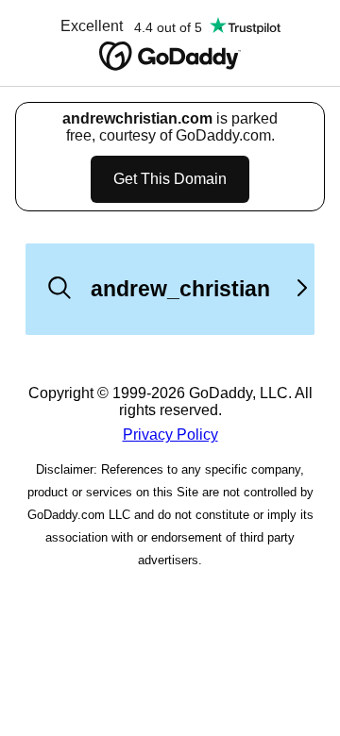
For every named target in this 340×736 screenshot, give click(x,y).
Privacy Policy (170, 435)
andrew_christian (180, 288)
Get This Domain (170, 179)
